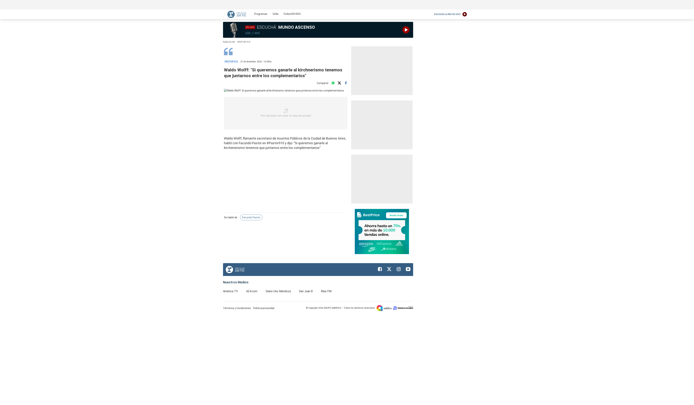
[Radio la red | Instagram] (399, 269)
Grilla (275, 13)
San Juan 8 (306, 291)
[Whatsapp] (333, 83)
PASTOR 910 (243, 42)
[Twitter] (339, 83)
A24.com (251, 291)
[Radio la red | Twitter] (389, 269)
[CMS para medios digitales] (403, 308)
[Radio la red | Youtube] (408, 269)
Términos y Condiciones (237, 308)
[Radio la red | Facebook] (380, 269)
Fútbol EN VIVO (292, 13)
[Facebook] (346, 83)
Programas (260, 13)
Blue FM (326, 291)
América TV (230, 291)
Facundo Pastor (251, 217)
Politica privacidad (263, 308)
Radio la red (229, 42)
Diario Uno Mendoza (278, 291)
